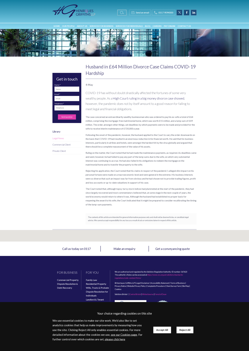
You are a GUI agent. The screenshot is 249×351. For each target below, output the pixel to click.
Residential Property (96, 283)
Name (56, 85)
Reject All (184, 329)
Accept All (162, 329)
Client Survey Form (173, 286)
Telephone (58, 104)
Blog (147, 26)
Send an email (142, 12)
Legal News (58, 138)
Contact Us (184, 26)
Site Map (185, 286)
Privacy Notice (120, 286)
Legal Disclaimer (142, 283)
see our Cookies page (124, 334)
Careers (157, 26)
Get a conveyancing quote (172, 248)
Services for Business (101, 26)
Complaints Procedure (156, 286)
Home (57, 26)
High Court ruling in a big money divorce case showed (148, 98)
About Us (82, 26)
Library (56, 131)
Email (56, 94)
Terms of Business (177, 283)
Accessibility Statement (160, 283)
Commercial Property (68, 280)
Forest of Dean (160, 294)
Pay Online (169, 26)
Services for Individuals (129, 26)
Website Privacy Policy (136, 286)
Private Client (59, 151)
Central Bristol (135, 294)
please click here (115, 339)
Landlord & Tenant (95, 299)
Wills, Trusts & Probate (97, 287)
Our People (68, 26)
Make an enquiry (124, 248)
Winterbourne (147, 294)
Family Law (91, 280)
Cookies (118, 289)
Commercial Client (61, 144)
